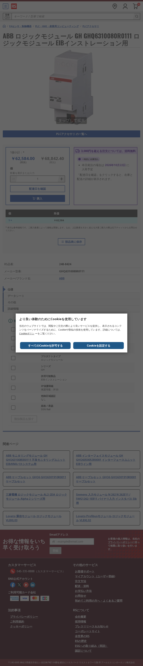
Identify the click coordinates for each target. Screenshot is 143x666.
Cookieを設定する (98, 345)
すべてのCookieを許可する (45, 345)
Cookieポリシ (26, 333)
